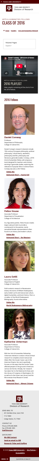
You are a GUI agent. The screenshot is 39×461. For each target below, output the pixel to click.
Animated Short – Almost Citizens (19, 383)
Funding (14, 30)
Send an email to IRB (12, 440)
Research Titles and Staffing (15, 443)
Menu (3, 459)
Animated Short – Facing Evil (17, 175)
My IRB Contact (10, 437)
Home (7, 30)
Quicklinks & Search (23, 459)
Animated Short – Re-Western (18, 237)
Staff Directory (7, 430)
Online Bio (10, 172)
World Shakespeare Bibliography (19, 305)
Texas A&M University (12, 2)
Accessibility (20, 453)
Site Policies (31, 450)
